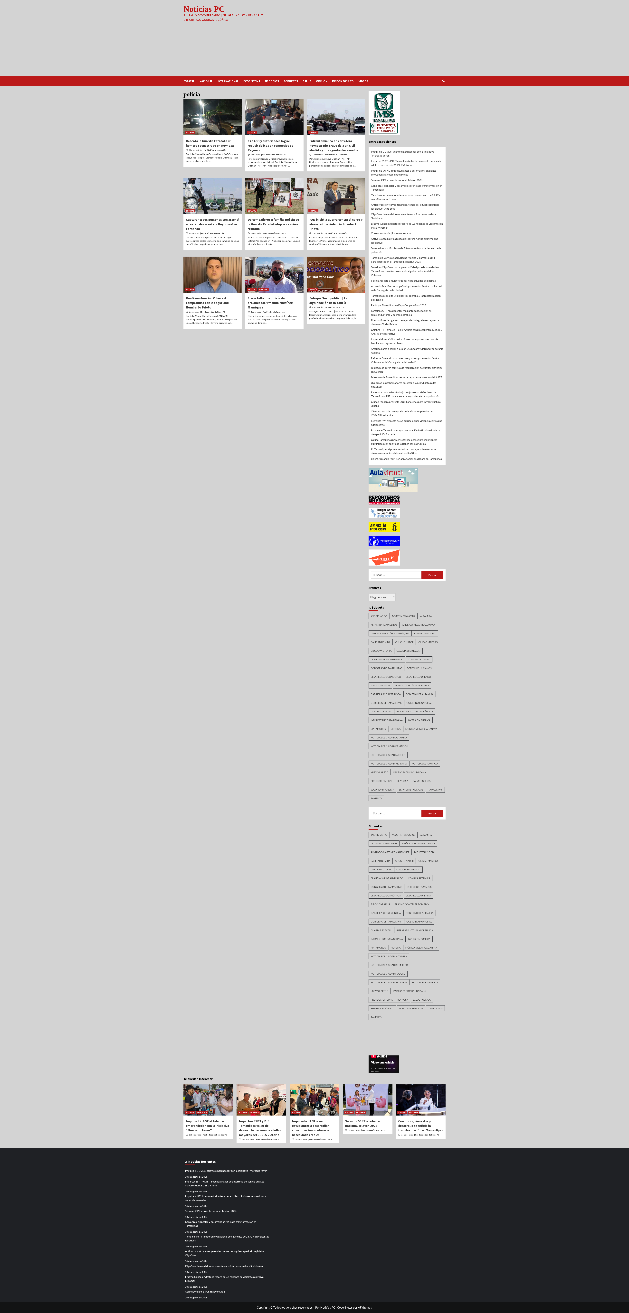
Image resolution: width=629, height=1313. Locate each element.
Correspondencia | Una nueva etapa (391, 233)
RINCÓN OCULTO (343, 81)
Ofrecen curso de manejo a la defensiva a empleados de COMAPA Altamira (401, 413)
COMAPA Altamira (419, 659)
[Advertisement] (314, 51)
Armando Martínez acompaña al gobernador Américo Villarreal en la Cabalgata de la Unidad (406, 288)
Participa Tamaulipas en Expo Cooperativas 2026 (398, 305)
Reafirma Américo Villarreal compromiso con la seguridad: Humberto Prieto (207, 302)
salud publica (422, 781)
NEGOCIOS (272, 81)
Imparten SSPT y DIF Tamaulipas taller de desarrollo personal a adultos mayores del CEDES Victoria (406, 163)
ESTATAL (189, 81)
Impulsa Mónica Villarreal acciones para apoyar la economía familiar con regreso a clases (404, 341)
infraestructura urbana (387, 720)
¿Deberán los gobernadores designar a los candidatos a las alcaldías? (403, 384)
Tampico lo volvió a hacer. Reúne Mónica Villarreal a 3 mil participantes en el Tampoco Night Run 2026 (403, 259)
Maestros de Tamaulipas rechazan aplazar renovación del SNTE (406, 377)
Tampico (376, 798)
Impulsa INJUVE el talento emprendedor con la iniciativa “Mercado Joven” (402, 153)
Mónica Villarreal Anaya (421, 728)
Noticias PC (204, 9)
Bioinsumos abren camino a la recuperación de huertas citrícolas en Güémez (406, 369)
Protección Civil (382, 781)
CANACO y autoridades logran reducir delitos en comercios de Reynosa (270, 145)
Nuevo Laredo (380, 772)
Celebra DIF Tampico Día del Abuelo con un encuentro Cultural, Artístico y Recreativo (406, 331)
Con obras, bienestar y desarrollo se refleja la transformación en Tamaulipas (406, 187)
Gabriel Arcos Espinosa (386, 694)
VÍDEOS (363, 81)
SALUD (307, 81)
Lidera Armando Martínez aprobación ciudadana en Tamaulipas (406, 458)
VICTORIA (254, 1112)
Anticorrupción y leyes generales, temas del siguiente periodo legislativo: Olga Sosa (405, 206)
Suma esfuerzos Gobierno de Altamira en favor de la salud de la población (406, 250)
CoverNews (345, 1307)
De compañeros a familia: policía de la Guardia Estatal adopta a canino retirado (273, 224)
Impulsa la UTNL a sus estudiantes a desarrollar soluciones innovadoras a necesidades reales (403, 172)
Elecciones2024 (380, 685)
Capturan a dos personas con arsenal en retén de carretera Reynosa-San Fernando (212, 224)
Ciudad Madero (428, 642)
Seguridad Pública (382, 789)
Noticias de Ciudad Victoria (389, 763)
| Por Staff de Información (214, 150)
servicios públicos (411, 789)
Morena (396, 728)
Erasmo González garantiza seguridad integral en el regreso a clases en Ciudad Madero (405, 322)
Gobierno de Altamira (420, 694)
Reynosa (402, 781)
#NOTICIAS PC (379, 616)
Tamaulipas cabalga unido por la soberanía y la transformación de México (406, 297)
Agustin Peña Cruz (403, 616)
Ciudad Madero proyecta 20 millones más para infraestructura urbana (406, 403)
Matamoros (378, 728)
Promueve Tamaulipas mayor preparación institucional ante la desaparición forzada (405, 432)
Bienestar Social (425, 633)
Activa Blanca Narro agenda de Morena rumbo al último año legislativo (404, 240)
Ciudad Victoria (381, 650)
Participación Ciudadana (409, 772)
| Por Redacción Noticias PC (273, 154)
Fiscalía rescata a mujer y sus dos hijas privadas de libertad (403, 280)
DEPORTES (291, 81)
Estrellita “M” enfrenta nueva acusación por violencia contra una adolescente (406, 422)
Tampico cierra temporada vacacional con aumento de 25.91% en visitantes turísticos (405, 197)
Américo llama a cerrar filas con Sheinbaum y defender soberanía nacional (407, 350)
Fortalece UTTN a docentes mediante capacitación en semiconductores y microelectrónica (401, 312)
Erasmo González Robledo (412, 685)
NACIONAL (206, 81)
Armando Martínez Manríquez (390, 633)
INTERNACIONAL (228, 81)
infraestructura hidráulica (414, 711)
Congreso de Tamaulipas (386, 668)
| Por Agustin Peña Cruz (334, 307)
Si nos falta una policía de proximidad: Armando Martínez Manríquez (270, 302)
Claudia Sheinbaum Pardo (387, 659)
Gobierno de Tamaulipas (386, 702)
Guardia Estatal (381, 711)
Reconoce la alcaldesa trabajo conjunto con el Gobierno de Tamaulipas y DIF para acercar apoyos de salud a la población (405, 394)
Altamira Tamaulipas (384, 624)
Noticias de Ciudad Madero (388, 755)
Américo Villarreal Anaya (418, 624)
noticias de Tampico (425, 763)
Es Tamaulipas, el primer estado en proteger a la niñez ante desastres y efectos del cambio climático (403, 451)
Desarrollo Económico (386, 676)
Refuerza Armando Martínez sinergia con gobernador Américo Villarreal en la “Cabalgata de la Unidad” (406, 360)
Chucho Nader (404, 642)
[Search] (443, 81)
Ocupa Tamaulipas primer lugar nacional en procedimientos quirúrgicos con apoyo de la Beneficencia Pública (404, 441)
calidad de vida (381, 642)
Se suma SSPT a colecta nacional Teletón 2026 (396, 180)
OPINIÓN (321, 81)
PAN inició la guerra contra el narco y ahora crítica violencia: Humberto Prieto (335, 224)
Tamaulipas (435, 789)
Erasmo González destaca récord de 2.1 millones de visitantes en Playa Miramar (407, 225)
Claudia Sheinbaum (408, 650)
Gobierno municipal (419, 702)
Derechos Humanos (419, 668)
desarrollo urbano (418, 676)
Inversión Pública (419, 720)
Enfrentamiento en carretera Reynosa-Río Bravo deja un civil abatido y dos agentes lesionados (333, 145)
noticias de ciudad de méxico (389, 746)
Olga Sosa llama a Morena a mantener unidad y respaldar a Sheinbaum (403, 216)
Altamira (426, 616)
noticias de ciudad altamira (389, 737)
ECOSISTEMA (251, 81)
